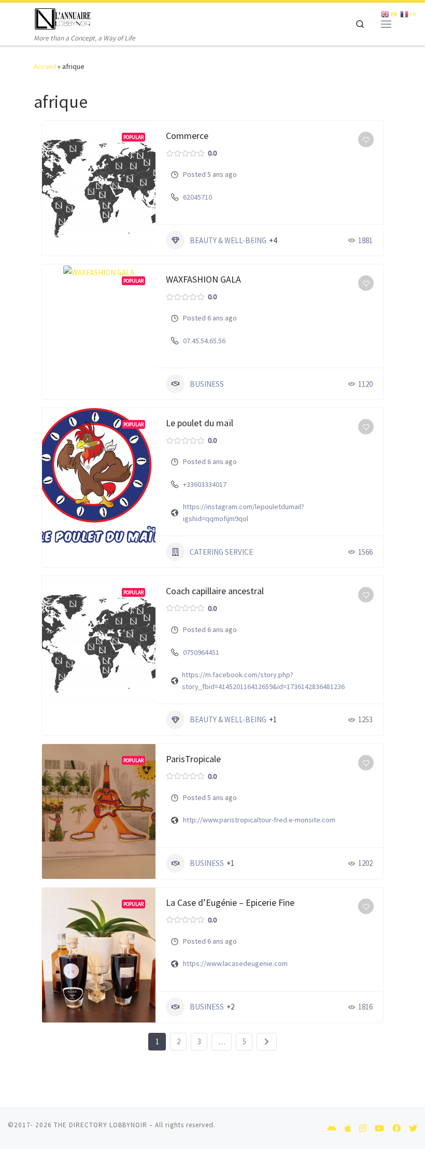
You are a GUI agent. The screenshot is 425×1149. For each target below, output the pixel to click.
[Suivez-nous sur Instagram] (362, 1128)
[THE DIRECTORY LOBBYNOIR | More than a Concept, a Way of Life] (63, 17)
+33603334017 (204, 484)
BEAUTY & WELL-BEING (228, 240)
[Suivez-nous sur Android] (331, 1128)
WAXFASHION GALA (203, 279)
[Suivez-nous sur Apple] (348, 1128)
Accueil (45, 66)
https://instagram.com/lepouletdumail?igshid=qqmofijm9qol (243, 512)
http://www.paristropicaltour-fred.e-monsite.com (259, 819)
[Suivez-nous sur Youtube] (379, 1128)
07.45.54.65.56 (204, 340)
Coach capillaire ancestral (215, 591)
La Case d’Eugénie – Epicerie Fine (230, 902)
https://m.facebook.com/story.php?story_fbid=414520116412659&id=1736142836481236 (263, 680)
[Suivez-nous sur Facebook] (396, 1128)
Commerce (187, 136)
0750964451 (201, 652)
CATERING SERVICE (221, 552)
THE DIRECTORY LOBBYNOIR (100, 1124)
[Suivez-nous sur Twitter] (413, 1128)
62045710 (197, 197)
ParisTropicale (193, 759)
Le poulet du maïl (199, 423)
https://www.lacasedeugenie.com (235, 963)
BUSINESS (207, 384)
